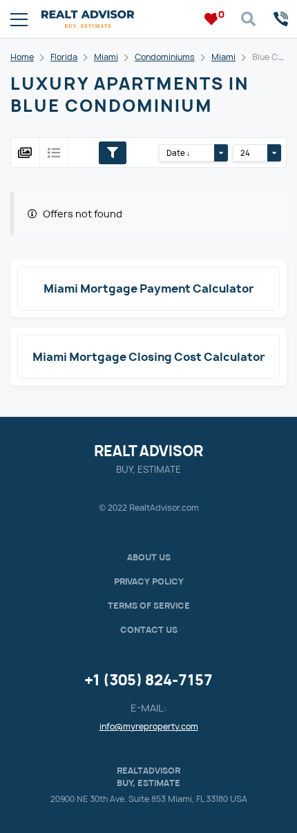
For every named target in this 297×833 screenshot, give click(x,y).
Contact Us (149, 630)
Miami (106, 57)
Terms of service (149, 605)
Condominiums (165, 57)
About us (149, 557)
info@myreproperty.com (148, 726)
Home (22, 57)
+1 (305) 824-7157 (148, 680)
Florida (63, 57)
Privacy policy (149, 581)
